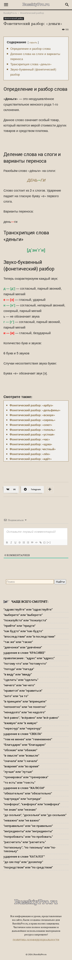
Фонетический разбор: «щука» (31, 444)
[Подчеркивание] (15, 542)
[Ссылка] (40, 542)
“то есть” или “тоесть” (19, 782)
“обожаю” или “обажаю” (20, 750)
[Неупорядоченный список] (28, 542)
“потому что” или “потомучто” (25, 663)
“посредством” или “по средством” (28, 867)
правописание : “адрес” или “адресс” (29, 658)
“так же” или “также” (18, 642)
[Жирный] (7, 542)
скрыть (33, 42)
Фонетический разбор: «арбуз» (31, 405)
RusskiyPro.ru (10, 13)
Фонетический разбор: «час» (30, 439)
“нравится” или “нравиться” (22, 691)
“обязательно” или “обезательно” (27, 793)
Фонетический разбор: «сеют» (31, 425)
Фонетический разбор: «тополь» (32, 430)
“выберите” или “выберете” (23, 615)
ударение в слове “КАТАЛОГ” (24, 856)
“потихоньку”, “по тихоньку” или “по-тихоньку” (29, 849)
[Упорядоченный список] (23, 542)
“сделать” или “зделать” (20, 680)
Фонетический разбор (32, 13)
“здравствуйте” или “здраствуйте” (28, 609)
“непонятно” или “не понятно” (24, 707)
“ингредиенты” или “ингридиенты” (28, 831)
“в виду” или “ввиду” (17, 674)
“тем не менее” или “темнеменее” (27, 739)
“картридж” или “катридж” (22, 799)
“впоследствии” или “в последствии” (29, 636)
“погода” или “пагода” (18, 669)
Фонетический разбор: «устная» (32, 434)
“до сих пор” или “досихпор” (23, 862)
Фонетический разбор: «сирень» (32, 420)
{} (44, 542)
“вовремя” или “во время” (21, 766)
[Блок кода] (36, 542)
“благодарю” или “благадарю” (24, 745)
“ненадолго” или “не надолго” (24, 712)
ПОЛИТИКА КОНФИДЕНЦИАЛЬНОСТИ (36, 940)
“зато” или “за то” (15, 696)
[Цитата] (32, 542)
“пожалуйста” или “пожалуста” (25, 620)
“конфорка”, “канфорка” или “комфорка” (31, 804)
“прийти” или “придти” (19, 626)
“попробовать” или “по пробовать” (28, 837)
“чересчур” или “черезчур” (22, 728)
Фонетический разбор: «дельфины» (35, 410)
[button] (6, 4)
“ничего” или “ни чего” (19, 685)
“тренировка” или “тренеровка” (25, 777)
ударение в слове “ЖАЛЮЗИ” (24, 788)
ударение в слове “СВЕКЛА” (22, 734)
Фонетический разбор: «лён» (30, 454)
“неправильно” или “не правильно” (28, 826)
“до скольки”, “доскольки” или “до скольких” (34, 815)
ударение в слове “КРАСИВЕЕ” (24, 653)
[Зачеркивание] (19, 542)
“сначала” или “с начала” (20, 761)
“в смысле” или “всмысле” (21, 755)
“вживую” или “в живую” (20, 723)
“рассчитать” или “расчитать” (24, 842)
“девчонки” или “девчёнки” (22, 647)
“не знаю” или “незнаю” (20, 810)
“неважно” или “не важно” (21, 820)
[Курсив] (11, 542)
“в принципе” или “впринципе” (24, 701)
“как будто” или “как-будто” (23, 631)
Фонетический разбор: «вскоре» (32, 415)
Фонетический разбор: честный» (33, 449)
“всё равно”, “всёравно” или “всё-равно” (31, 718)
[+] (49, 542)
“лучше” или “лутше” (18, 772)
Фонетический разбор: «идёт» (31, 459)
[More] (49, 489)
